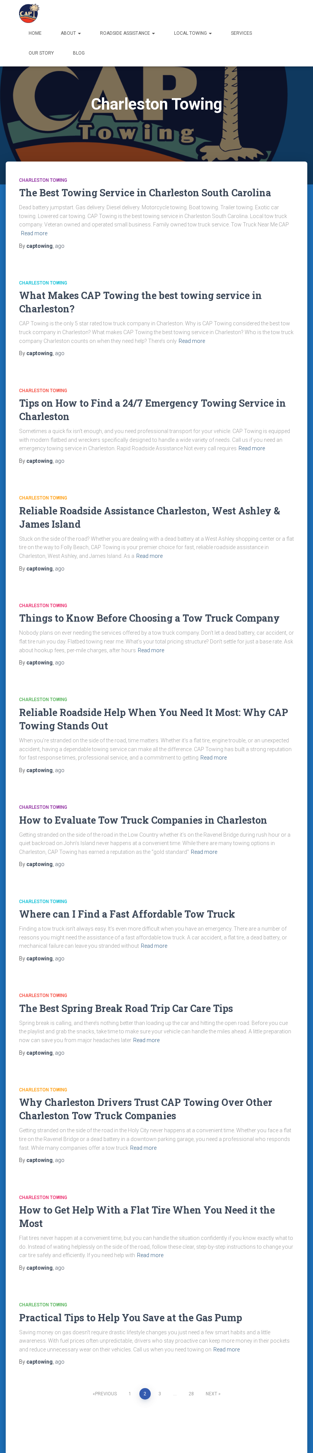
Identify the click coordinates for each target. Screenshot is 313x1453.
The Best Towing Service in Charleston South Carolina (145, 192)
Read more (34, 233)
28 (191, 1393)
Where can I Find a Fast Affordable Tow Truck (127, 914)
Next (211, 1393)
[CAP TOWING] (29, 13)
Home (35, 33)
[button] (79, 33)
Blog (79, 53)
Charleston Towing (43, 180)
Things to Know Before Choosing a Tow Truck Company (149, 618)
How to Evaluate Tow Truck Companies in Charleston (143, 820)
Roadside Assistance (125, 33)
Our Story (41, 53)
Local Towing (191, 33)
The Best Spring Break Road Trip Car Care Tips (126, 1008)
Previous (106, 1393)
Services (241, 33)
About (69, 33)
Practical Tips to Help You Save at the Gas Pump (130, 1317)
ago (60, 246)
